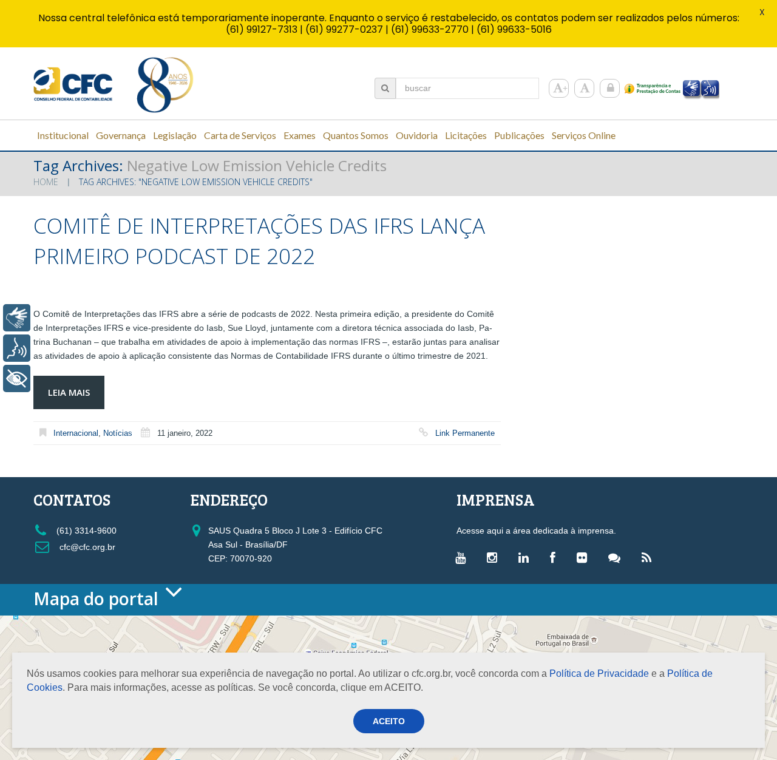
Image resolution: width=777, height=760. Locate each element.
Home (45, 182)
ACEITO (389, 721)
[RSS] (649, 557)
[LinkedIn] (527, 557)
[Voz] (16, 348)
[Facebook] (555, 557)
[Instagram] (495, 557)
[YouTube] (463, 557)
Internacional (75, 433)
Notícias (117, 433)
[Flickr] (585, 557)
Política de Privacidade (599, 673)
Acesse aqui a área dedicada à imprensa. (536, 530)
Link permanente (465, 433)
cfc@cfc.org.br (86, 547)
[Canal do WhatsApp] (617, 557)
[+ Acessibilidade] (16, 378)
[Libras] (16, 317)
